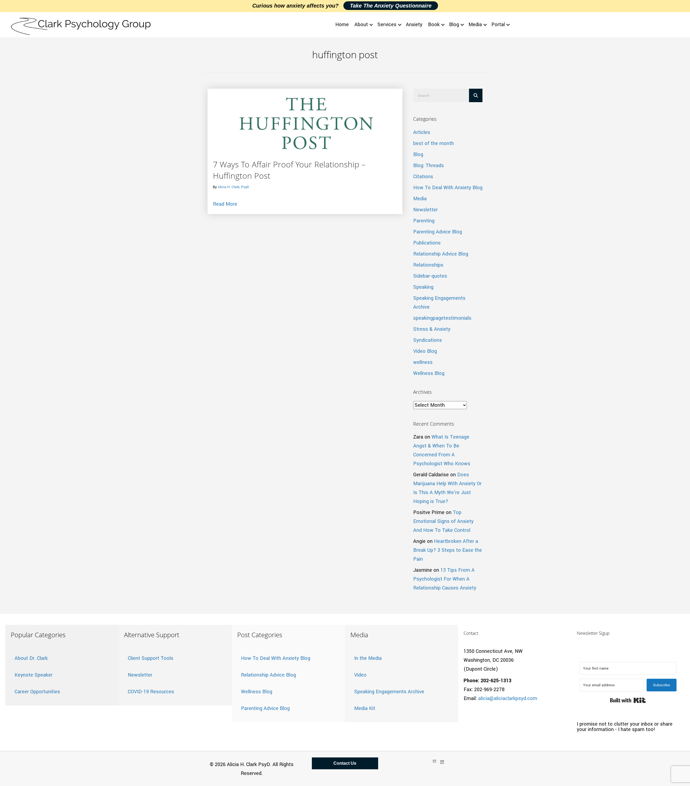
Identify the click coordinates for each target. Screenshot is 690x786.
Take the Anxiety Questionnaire (391, 6)
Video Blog (425, 351)
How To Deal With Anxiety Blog (447, 187)
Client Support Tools (150, 658)
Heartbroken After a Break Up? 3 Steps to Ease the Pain (447, 550)
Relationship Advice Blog (440, 253)
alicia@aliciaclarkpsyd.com (507, 698)
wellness (423, 362)
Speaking (423, 287)
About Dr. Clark (31, 658)
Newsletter (425, 209)
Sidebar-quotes (430, 276)
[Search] (475, 95)
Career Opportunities (37, 691)
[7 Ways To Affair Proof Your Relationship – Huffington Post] (305, 122)
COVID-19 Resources (151, 691)
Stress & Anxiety (431, 329)
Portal (498, 24)
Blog (454, 24)
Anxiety (414, 24)
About (361, 24)
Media (475, 24)
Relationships (428, 264)
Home (342, 24)
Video (360, 674)
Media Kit (364, 708)
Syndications (427, 340)
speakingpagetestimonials (442, 318)
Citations (423, 176)
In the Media (368, 658)
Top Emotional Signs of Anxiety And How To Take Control (443, 521)
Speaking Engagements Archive (389, 691)
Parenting (423, 220)
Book (434, 24)
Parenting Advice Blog (437, 231)
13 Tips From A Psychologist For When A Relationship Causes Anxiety (444, 579)
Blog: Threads (428, 165)
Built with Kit (628, 700)
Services (386, 24)
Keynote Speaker (34, 674)
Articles (421, 132)
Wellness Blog (428, 373)
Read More (225, 204)
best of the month (433, 143)
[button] (371, 25)
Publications (427, 242)
